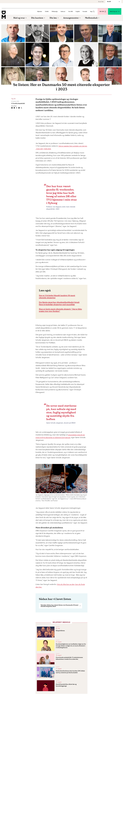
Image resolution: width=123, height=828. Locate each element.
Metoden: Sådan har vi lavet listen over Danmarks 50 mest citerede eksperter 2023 (59, 605)
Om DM (70, 11)
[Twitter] (21, 108)
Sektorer (63, 11)
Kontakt (85, 11)
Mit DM (102, 11)
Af (18, 103)
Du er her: (101, 1)
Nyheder (39, 11)
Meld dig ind (113, 11)
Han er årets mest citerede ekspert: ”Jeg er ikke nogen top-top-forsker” (60, 310)
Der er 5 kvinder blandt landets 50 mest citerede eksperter (57, 296)
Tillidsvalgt (55, 11)
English (78, 11)
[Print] (12, 108)
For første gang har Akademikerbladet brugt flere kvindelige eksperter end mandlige (59, 303)
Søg (91, 11)
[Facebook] (16, 108)
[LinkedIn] (19, 108)
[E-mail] (14, 108)
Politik (47, 11)
